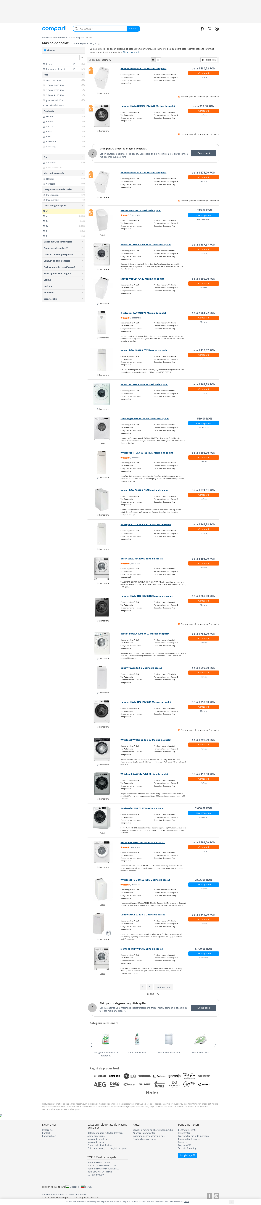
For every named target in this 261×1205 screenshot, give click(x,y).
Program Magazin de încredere (193, 1136)
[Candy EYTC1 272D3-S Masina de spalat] (104, 924)
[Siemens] (204, 1076)
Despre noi (47, 1129)
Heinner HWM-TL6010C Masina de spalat (143, 68)
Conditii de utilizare (76, 1194)
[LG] (130, 1076)
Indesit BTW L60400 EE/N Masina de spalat (145, 350)
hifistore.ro (203, 817)
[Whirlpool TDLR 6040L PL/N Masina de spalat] (104, 534)
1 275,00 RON (203, 210)
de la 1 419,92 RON (203, 350)
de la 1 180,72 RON (203, 68)
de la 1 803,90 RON (203, 452)
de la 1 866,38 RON (203, 524)
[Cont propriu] (216, 28)
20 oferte (203, 77)
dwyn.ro (203, 889)
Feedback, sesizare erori (145, 1139)
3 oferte (204, 462)
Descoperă (203, 153)
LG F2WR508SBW (95, 1174)
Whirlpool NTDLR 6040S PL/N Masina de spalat (147, 452)
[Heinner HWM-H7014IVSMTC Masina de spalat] (104, 605)
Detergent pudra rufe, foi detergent (105, 1054)
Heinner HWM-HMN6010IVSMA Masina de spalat (148, 106)
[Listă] (153, 59)
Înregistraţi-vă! (187, 1155)
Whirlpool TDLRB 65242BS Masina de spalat (145, 879)
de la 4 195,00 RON (203, 558)
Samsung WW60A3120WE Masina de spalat (145, 418)
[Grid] (158, 59)
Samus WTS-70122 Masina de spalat (141, 210)
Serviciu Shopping (187, 1148)
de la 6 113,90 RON (203, 774)
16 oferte (203, 605)
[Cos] (209, 28)
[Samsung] (115, 1076)
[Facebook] (209, 1195)
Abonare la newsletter (144, 1132)
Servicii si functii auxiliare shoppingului (153, 1129)
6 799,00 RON (203, 949)
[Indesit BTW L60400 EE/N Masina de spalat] (104, 359)
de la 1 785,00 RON (203, 633)
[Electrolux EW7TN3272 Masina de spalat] (104, 322)
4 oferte (204, 115)
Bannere (182, 1142)
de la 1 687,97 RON (203, 244)
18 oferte (203, 181)
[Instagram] (216, 1195)
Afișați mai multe (131, 52)
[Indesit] (204, 1084)
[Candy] (130, 1084)
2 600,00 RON (203, 808)
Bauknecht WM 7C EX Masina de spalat (143, 808)
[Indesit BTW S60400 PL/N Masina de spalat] (104, 499)
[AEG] (100, 1084)
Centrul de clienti (187, 1129)
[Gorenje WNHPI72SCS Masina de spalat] (104, 852)
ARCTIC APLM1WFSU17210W (101, 1165)
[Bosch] (100, 1076)
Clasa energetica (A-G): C (84, 43)
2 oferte (204, 253)
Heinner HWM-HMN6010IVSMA (103, 1168)
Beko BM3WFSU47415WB (100, 1171)
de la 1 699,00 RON (203, 668)
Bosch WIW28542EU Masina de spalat (142, 558)
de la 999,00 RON (203, 106)
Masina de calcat (200, 1052)
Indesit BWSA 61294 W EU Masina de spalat (145, 633)
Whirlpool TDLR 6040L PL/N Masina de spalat (146, 524)
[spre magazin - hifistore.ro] (104, 818)
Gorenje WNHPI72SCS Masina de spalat (143, 842)
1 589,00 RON (203, 418)
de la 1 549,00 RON (203, 914)
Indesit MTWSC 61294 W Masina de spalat (144, 384)
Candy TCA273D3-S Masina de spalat (141, 667)
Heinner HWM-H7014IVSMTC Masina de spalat (147, 596)
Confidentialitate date (53, 1194)
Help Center (184, 1132)
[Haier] (152, 1093)
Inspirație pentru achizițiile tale (149, 1136)
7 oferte (204, 783)
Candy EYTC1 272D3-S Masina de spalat (143, 914)
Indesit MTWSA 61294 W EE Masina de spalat (146, 244)
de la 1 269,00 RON (203, 596)
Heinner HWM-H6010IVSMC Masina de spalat (146, 702)
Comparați (203, 73)
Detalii (102, 235)
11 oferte (203, 322)
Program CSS (184, 1145)
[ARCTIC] (189, 1084)
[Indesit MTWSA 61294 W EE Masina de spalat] (104, 254)
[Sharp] (145, 1084)
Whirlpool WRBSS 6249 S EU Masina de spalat (146, 739)
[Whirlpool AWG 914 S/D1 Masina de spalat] (104, 783)
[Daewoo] (174, 1084)
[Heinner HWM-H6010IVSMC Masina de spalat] (104, 711)
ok (82, 57)
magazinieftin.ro (203, 219)
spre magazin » (203, 215)
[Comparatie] (202, 28)
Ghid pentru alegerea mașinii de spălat (123, 148)
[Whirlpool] (189, 1076)
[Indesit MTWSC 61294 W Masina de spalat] (104, 394)
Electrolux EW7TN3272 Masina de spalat (143, 313)
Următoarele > (163, 987)
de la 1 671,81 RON (203, 490)
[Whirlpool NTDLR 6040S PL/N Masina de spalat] (104, 462)
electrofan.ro (204, 427)
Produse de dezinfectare (99, 1145)
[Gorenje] (174, 1076)
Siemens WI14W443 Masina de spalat (142, 948)
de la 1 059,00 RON (203, 702)
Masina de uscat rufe (169, 1052)
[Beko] (115, 1084)
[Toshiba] (145, 1076)
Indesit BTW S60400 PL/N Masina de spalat (145, 490)
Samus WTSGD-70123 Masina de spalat (142, 278)
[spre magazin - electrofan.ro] (104, 428)
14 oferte (203, 288)
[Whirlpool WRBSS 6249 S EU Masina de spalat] (104, 749)
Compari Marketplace (189, 1139)
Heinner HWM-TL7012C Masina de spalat (143, 172)
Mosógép (74, 1186)
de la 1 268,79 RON (203, 384)
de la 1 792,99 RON (203, 740)
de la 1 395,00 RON (203, 278)
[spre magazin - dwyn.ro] (104, 889)
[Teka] (159, 1084)
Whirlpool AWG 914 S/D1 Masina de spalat (144, 774)
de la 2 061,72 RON (203, 313)
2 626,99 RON (203, 880)
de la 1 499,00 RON (203, 842)
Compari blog (49, 1136)
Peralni (88, 1186)
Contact (46, 1132)
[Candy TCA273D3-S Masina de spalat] (104, 677)
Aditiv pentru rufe (137, 1052)
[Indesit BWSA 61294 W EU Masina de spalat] (104, 643)
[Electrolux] (159, 1076)
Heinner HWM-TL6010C (99, 1162)
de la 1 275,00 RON (203, 172)
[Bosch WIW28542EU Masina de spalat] (104, 568)
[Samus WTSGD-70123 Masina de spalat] (104, 288)
